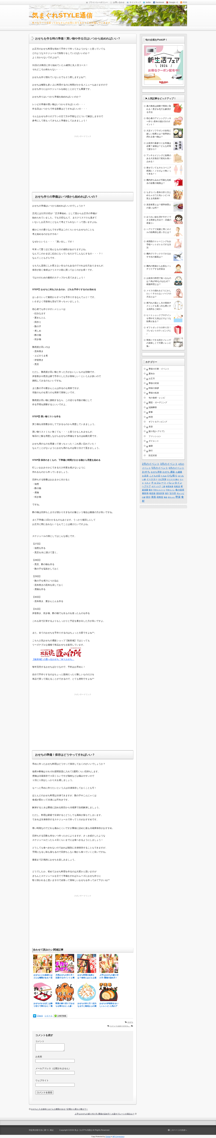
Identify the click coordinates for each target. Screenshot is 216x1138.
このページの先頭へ (178, 1130)
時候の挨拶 (154, 388)
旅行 (151, 450)
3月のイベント (169, 463)
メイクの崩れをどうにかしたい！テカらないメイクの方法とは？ (158, 293)
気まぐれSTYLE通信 (62, 15)
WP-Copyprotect (118, 1136)
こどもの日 (154, 475)
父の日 (172, 493)
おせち (130, 1022)
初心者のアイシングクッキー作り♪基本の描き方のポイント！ (158, 121)
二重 (163, 486)
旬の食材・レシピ (157, 398)
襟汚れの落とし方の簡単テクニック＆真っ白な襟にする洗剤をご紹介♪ (158, 306)
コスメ (147, 483)
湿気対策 (160, 493)
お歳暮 (179, 472)
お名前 (38, 1056)
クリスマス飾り (173, 479)
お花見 (145, 475)
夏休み (152, 373)
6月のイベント (176, 468)
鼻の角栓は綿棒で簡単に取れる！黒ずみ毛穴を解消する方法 (158, 109)
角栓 (165, 497)
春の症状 (179, 490)
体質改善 (169, 486)
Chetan (108, 1136)
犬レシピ (180, 493)
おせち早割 (156, 472)
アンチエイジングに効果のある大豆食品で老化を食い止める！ (158, 158)
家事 (151, 412)
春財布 (145, 493)
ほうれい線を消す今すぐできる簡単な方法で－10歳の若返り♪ (158, 220)
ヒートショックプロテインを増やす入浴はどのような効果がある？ (158, 318)
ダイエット (154, 441)
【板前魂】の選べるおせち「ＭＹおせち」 (53, 659)
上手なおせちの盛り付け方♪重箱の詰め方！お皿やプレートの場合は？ (104, 1114)
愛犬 (151, 490)
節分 (148, 497)
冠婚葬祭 (153, 407)
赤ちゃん (171, 497)
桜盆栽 (152, 493)
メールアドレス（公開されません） (53, 1068)
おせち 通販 (168, 472)
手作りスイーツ (159, 490)
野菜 (178, 496)
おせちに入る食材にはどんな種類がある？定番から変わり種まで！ (59, 1109)
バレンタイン (174, 482)
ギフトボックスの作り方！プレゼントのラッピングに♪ (158, 330)
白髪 (143, 497)
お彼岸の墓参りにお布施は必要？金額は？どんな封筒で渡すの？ (158, 146)
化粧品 (177, 486)
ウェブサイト (42, 1080)
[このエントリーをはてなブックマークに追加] (34, 1016)
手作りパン (170, 490)
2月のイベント (151, 463)
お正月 (152, 378)
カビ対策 (162, 479)
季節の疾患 (154, 393)
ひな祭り (172, 475)
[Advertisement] (82, 160)
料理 (151, 417)
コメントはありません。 (120, 1026)
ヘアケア (146, 486)
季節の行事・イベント (159, 369)
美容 (151, 426)
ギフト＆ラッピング (158, 422)
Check (40, 1016)
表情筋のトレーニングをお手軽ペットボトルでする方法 (158, 244)
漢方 (167, 493)
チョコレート (158, 482)
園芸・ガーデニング (158, 402)
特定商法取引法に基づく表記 (41, 1130)
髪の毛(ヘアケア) (156, 431)
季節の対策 (154, 383)
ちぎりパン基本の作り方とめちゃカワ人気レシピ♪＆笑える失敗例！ (158, 195)
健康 (151, 446)
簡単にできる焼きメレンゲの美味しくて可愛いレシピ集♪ (158, 343)
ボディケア (156, 486)
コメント (39, 1041)
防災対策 (153, 455)
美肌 (153, 497)
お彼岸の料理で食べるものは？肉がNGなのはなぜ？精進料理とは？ (158, 281)
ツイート (48, 1016)
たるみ (164, 476)
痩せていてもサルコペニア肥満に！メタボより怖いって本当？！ (158, 170)
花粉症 (160, 497)
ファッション (155, 436)
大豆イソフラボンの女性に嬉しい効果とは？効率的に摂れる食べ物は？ (158, 133)
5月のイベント (159, 468)
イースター (151, 479)
